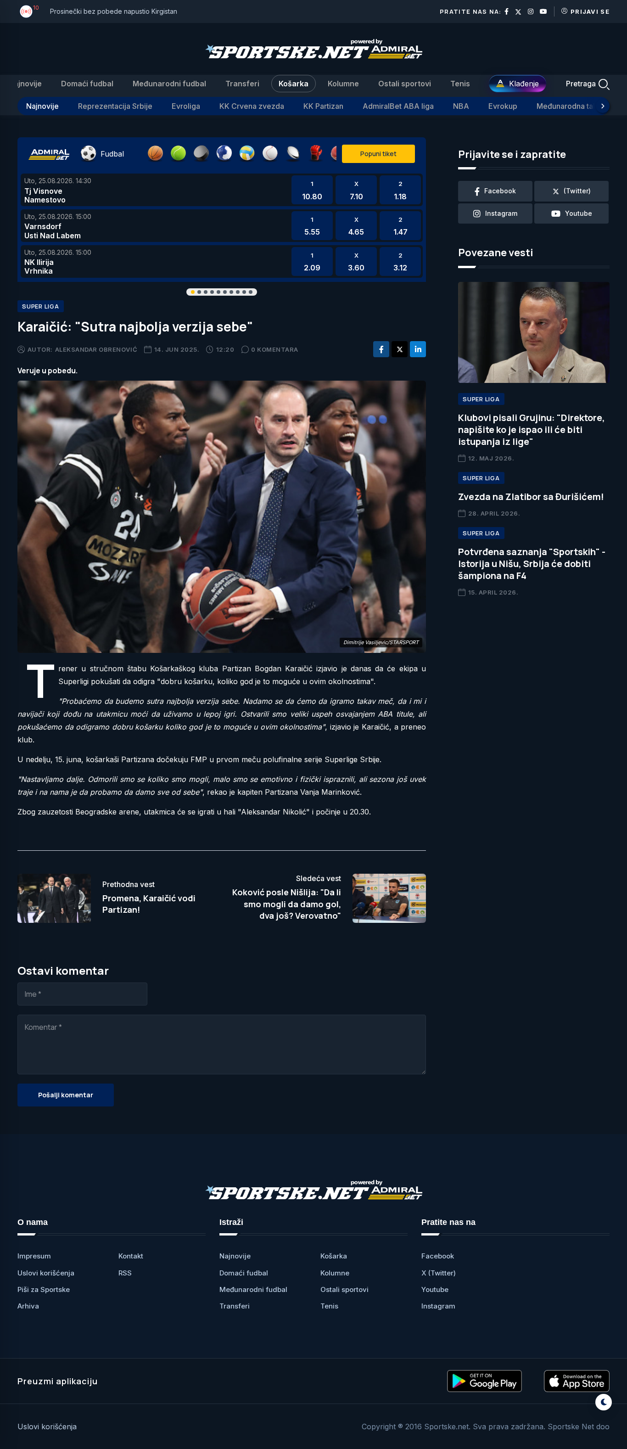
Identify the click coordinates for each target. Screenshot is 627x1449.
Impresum (34, 1256)
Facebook (437, 1256)
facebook (500, 191)
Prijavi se (590, 11)
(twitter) (577, 191)
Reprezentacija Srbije (115, 106)
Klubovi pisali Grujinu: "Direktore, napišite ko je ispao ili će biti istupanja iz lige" (531, 429)
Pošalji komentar (65, 1094)
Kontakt (130, 1256)
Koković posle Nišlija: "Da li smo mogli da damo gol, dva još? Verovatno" (286, 904)
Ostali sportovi (404, 83)
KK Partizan (323, 106)
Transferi (242, 83)
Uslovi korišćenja (45, 1273)
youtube (578, 213)
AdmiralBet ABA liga (398, 106)
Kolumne (343, 83)
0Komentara (274, 349)
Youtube (434, 1289)
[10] (26, 11)
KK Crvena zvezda (251, 106)
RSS (125, 1273)
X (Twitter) (438, 1273)
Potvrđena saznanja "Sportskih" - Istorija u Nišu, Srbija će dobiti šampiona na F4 (531, 563)
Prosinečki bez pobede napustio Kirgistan (113, 11)
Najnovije (25, 83)
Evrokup (502, 106)
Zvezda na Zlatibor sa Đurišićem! (531, 496)
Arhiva (28, 1306)
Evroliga (186, 106)
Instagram (438, 1306)
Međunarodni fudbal (169, 83)
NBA (461, 106)
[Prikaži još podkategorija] (603, 106)
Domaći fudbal (87, 83)
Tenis (460, 83)
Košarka (293, 83)
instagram (501, 213)
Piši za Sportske (43, 1289)
